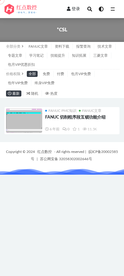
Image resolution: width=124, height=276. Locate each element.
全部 (32, 74)
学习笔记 (36, 55)
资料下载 (62, 46)
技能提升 (58, 55)
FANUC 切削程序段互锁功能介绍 (75, 117)
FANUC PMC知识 (62, 111)
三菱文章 (100, 55)
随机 (34, 93)
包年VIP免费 (18, 83)
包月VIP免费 (81, 74)
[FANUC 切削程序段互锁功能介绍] (24, 122)
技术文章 (105, 46)
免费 (46, 74)
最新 (15, 93)
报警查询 (83, 46)
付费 (60, 74)
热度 (53, 93)
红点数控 (44, 152)
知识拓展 (79, 55)
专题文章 (15, 55)
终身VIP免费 (44, 83)
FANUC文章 (38, 46)
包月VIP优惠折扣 (21, 64)
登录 (76, 9)
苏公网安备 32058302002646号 (66, 159)
